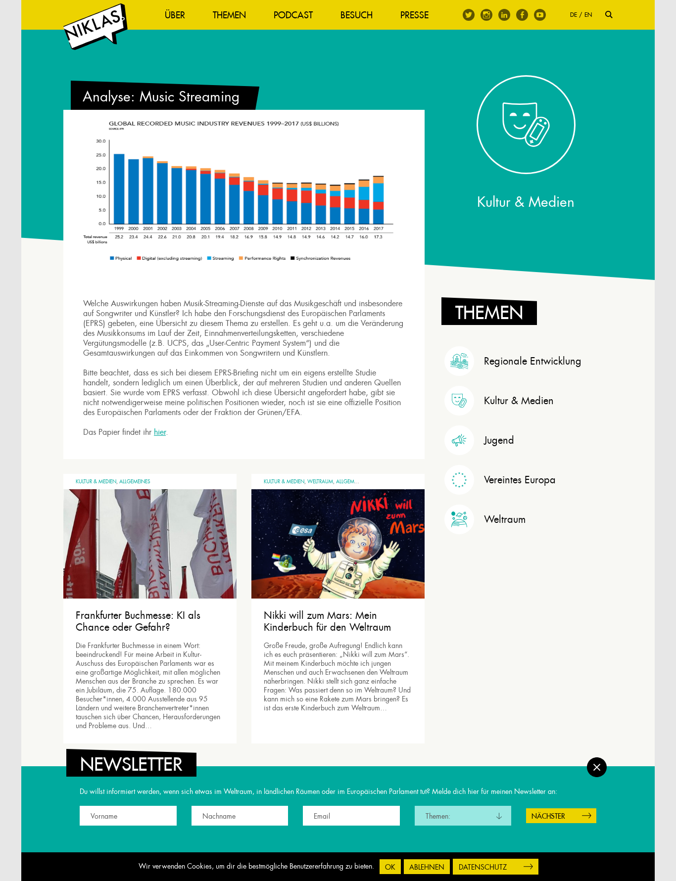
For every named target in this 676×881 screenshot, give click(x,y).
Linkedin (504, 15)
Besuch (356, 15)
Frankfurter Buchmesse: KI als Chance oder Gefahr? (138, 621)
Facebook (522, 15)
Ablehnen (426, 867)
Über (175, 15)
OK (390, 867)
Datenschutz (483, 867)
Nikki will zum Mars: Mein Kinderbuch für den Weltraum (327, 621)
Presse (414, 15)
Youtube (540, 15)
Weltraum (320, 481)
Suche (609, 14)
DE (573, 14)
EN (588, 14)
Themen (229, 15)
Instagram (486, 15)
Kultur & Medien (96, 481)
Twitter (469, 15)
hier (160, 432)
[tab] (528, 361)
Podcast (293, 15)
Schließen (597, 767)
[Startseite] (95, 26)
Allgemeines (134, 481)
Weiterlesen (101, 726)
